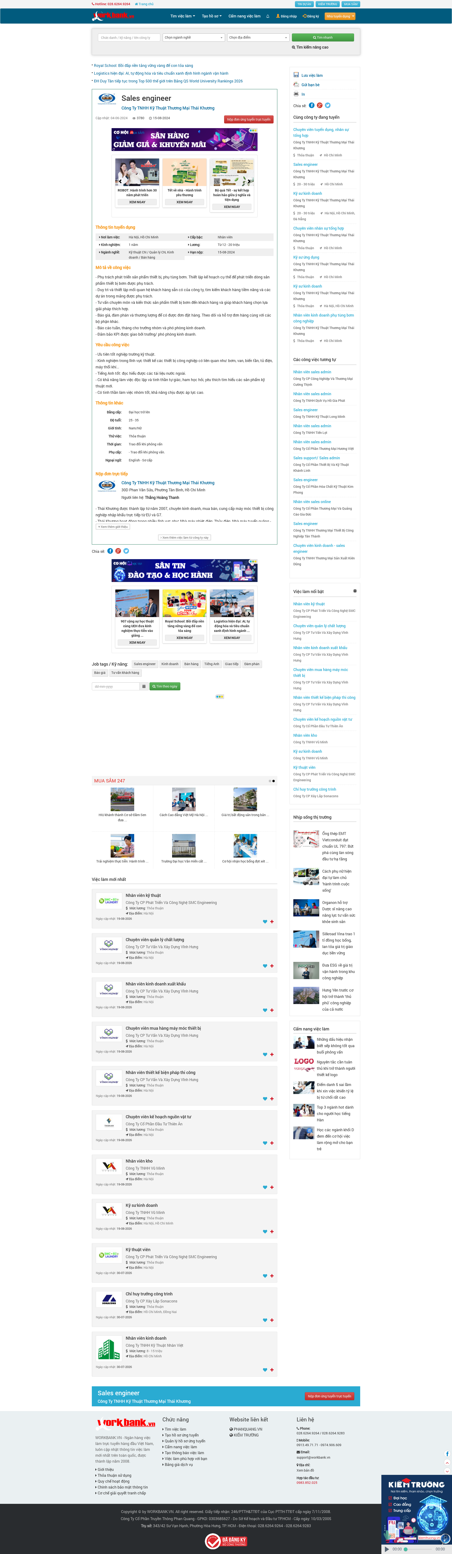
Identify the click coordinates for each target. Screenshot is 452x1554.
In (303, 94)
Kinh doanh (169, 664)
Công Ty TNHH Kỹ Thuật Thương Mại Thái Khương (323, 145)
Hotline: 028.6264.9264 (112, 4)
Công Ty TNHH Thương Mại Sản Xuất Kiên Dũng (324, 561)
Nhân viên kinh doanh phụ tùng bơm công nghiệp (323, 318)
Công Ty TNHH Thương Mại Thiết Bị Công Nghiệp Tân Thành (323, 533)
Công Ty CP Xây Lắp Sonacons (315, 796)
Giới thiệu (105, 1469)
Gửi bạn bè (310, 84)
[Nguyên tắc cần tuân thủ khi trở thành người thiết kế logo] (304, 1064)
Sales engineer (145, 664)
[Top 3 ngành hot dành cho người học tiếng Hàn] (304, 1109)
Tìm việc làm (181, 15)
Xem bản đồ (305, 1470)
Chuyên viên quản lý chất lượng (155, 939)
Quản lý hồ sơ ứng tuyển (184, 1440)
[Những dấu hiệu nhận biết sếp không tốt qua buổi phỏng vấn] (304, 1041)
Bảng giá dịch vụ (178, 1464)
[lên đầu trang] (447, 1462)
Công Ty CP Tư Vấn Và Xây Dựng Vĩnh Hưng (320, 636)
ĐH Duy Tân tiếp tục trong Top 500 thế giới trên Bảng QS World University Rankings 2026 (168, 80)
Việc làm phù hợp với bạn (185, 1458)
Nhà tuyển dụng (338, 16)
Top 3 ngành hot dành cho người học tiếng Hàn (335, 1113)
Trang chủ (145, 4)
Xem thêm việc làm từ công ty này (185, 537)
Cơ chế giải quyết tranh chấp (121, 1492)
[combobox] (194, 37)
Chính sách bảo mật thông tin (122, 1487)
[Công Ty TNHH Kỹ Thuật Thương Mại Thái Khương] (107, 98)
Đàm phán (251, 664)
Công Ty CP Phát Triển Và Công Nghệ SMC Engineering (324, 614)
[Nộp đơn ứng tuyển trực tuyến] (272, 922)
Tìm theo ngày (166, 686)
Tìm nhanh (324, 37)
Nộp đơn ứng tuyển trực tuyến (248, 119)
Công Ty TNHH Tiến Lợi (310, 433)
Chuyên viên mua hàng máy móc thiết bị (163, 1028)
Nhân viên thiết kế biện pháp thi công (160, 1072)
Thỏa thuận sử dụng (114, 1475)
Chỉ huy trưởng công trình (149, 1294)
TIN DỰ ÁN (304, 4)
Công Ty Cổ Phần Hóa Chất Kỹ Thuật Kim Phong (323, 489)
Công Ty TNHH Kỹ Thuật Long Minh (319, 417)
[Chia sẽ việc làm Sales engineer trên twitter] (126, 551)
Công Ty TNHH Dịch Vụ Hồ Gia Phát (319, 401)
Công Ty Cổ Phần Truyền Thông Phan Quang (157, 1518)
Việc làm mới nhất (109, 879)
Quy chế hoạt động (113, 1481)
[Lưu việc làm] (265, 922)
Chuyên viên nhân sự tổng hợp (318, 228)
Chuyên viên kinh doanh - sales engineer (319, 548)
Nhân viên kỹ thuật (143, 895)
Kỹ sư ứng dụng (306, 257)
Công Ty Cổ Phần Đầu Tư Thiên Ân (318, 726)
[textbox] (129, 37)
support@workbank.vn (313, 1457)
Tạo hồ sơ (210, 15)
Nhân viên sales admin (312, 371)
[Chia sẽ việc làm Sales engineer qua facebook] (110, 551)
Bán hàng (191, 664)
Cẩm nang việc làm (245, 15)
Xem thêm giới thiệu (114, 527)
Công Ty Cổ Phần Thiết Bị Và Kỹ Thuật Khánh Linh (321, 468)
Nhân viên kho (139, 1161)
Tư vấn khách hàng (125, 672)
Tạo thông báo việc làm (184, 1452)
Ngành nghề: (110, 252)
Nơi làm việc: (110, 237)
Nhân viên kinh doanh (146, 1338)
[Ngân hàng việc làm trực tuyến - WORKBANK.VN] (113, 15)
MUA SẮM (351, 4)
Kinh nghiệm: (110, 244)
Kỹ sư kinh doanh (142, 1205)
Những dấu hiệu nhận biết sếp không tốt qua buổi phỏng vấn (336, 1045)
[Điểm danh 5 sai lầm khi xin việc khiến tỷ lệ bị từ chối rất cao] (304, 1087)
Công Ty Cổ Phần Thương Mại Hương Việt (323, 449)
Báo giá (99, 672)
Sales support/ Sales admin (316, 457)
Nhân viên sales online (312, 501)
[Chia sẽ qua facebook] (447, 1453)
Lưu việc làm (312, 75)
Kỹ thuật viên (138, 1249)
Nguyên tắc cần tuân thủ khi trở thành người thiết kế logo (336, 1068)
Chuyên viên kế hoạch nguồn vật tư (158, 1116)
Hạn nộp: (196, 252)
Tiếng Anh (211, 664)
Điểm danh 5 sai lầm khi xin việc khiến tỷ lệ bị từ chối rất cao (335, 1091)
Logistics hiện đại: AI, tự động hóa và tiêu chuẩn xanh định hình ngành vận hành (161, 73)
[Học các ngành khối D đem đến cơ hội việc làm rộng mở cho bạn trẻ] (304, 1132)
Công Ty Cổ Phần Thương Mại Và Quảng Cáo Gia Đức (322, 511)
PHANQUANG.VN (248, 1429)
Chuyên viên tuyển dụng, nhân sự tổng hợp (321, 132)
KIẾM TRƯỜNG (327, 4)
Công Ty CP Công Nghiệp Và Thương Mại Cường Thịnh (323, 382)
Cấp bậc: (196, 237)
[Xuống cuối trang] (447, 1471)
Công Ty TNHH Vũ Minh (310, 742)
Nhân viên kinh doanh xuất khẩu (156, 984)
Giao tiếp (231, 664)
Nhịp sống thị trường (312, 817)
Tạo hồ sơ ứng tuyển (181, 1434)
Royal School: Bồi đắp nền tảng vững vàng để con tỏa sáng (143, 65)
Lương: (194, 244)
